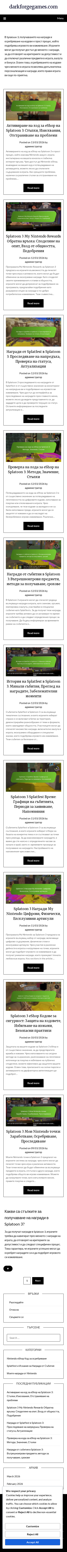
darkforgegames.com (33, 7)
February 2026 (15, 1483)
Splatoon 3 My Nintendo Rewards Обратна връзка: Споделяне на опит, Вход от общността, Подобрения (33, 1411)
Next (38, 1280)
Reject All (32, 1534)
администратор (33, 146)
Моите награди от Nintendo (22, 1373)
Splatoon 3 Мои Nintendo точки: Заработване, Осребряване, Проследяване (33, 1136)
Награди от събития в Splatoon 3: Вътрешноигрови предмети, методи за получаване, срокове (33, 579)
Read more (33, 187)
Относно (14, 1309)
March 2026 (13, 1476)
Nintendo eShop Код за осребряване (27, 1358)
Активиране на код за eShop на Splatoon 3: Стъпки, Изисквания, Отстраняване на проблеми (33, 130)
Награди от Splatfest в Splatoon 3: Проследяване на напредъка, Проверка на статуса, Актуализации (30, 1426)
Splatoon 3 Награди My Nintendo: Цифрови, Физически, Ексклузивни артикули (33, 914)
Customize (32, 1526)
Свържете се (16, 1316)
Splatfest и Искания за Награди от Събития (30, 1365)
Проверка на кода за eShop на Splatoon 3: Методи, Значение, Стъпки (33, 472)
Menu (60, 18)
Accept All (33, 1542)
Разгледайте (16, 1302)
